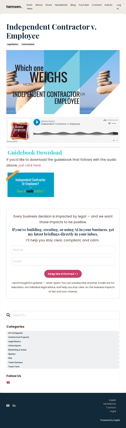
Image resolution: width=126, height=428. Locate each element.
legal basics (12, 44)
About (39, 4)
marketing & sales (17, 349)
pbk (10, 358)
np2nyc (12, 354)
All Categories (15, 333)
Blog (73, 4)
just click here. (29, 165)
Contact (97, 4)
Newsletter (61, 4)
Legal (113, 411)
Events (108, 4)
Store (49, 4)
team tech (13, 366)
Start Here (29, 6)
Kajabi (112, 400)
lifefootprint (14, 345)
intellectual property (18, 337)
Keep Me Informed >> (63, 274)
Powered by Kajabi (110, 420)
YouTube (84, 4)
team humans (28, 44)
